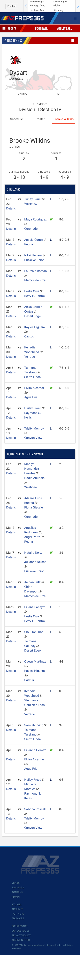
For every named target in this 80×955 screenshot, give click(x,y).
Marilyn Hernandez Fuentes (31, 468)
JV (58, 94)
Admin (16, 896)
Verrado (29, 356)
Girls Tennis (13, 40)
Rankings (18, 887)
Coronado (31, 228)
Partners (18, 913)
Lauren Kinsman (35, 271)
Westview (30, 204)
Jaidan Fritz (32, 582)
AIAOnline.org (21, 940)
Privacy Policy (21, 935)
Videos (16, 882)
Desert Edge (32, 316)
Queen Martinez (35, 661)
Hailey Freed (33, 408)
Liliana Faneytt (34, 607)
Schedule (16, 119)
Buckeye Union (34, 260)
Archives (17, 909)
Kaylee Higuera (34, 327)
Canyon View (33, 438)
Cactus (29, 336)
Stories (17, 904)
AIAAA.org (18, 918)
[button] (77, 6)
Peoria (28, 244)
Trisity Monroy (34, 428)
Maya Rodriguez (35, 219)
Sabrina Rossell (35, 809)
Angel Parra (32, 537)
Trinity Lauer (33, 199)
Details (11, 208)
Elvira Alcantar (34, 388)
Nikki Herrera (33, 255)
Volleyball (64, 28)
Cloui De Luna (33, 632)
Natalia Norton (34, 552)
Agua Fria (30, 397)
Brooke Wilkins (63, 119)
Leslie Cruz (32, 291)
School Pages (21, 930)
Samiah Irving (34, 725)
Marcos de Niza (35, 280)
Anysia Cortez (34, 240)
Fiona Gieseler (34, 507)
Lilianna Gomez (35, 750)
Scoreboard (20, 926)
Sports (12, 28)
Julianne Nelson (35, 562)
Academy (17, 892)
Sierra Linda (32, 377)
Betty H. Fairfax (34, 296)
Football (11, 6)
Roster (40, 119)
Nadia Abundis (34, 478)
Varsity (22, 94)
